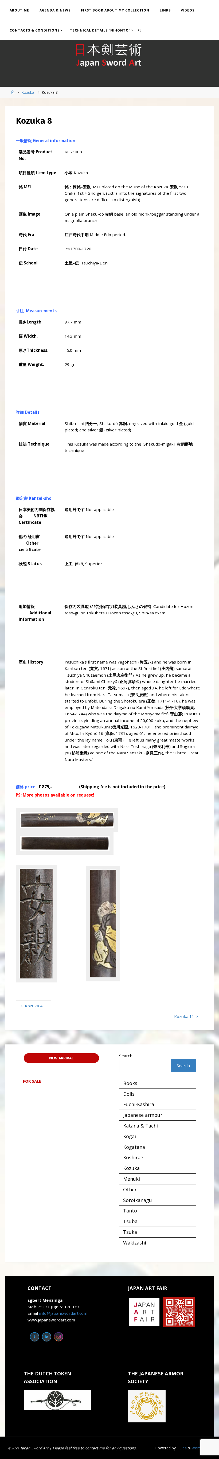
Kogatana (134, 1147)
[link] (139, 30)
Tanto (130, 1210)
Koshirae (133, 1157)
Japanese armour (142, 1115)
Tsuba (130, 1221)
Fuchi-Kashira (138, 1104)
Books (130, 1083)
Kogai (129, 1136)
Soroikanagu (137, 1200)
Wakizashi (134, 1242)
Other (130, 1189)
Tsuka (130, 1232)
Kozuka (28, 92)
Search (125, 1055)
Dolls (129, 1094)
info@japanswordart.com (63, 1313)
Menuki (131, 1179)
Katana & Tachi (140, 1125)
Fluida (181, 1447)
